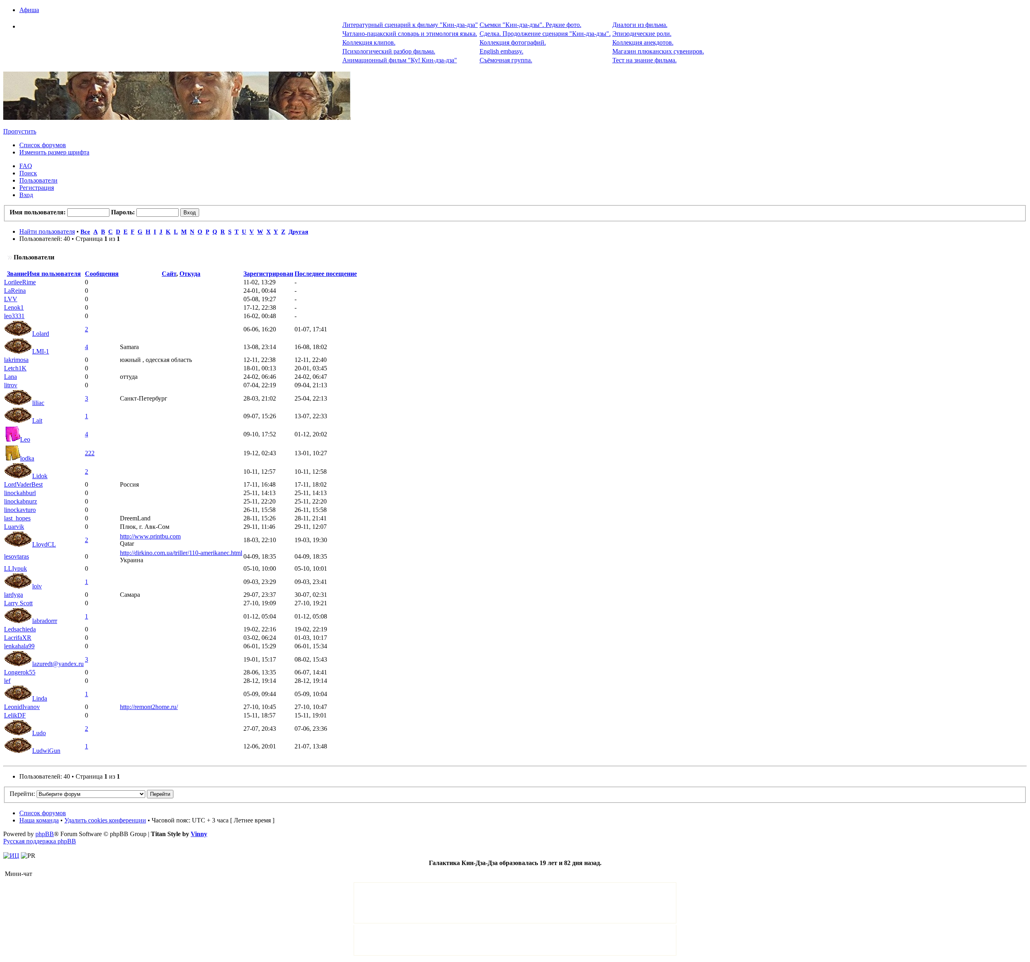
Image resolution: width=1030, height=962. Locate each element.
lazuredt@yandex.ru (58, 663)
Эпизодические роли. (642, 33)
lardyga (13, 594)
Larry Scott (18, 603)
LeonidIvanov (22, 706)
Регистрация (36, 187)
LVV (10, 299)
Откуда (189, 273)
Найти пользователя (47, 231)
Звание (17, 273)
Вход (26, 194)
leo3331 (14, 315)
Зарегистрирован (268, 273)
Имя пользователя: (38, 212)
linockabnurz (20, 501)
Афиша (29, 9)
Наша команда (39, 820)
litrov (10, 385)
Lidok (39, 476)
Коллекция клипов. (369, 42)
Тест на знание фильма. (644, 60)
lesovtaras (16, 556)
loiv (37, 586)
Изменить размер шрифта (54, 152)
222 (90, 453)
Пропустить (19, 131)
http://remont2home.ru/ (149, 706)
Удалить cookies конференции (105, 820)
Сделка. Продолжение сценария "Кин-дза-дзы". (545, 33)
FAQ (25, 165)
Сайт (169, 273)
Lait (37, 420)
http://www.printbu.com (150, 536)
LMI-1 (40, 351)
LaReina (15, 290)
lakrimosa (16, 359)
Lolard (40, 333)
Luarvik (14, 526)
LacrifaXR (17, 637)
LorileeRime (20, 282)
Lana (10, 376)
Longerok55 (19, 672)
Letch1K (15, 368)
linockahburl (20, 492)
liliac (38, 402)
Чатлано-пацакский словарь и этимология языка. (409, 33)
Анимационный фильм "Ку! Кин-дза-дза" (399, 60)
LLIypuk (15, 568)
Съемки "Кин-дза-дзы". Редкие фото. (530, 24)
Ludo (39, 733)
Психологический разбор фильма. (388, 51)
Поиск (28, 173)
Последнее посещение (326, 273)
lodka (27, 458)
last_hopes (17, 518)
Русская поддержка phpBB (39, 841)
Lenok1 (14, 307)
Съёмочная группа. (506, 60)
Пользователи (38, 180)
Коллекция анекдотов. (643, 42)
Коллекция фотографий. (513, 42)
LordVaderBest (23, 484)
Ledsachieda (20, 629)
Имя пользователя (54, 273)
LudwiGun (46, 750)
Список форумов (42, 145)
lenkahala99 (19, 646)
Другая (298, 231)
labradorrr (44, 620)
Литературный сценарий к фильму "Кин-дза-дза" (410, 24)
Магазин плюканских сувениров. (658, 51)
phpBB (44, 833)
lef (7, 680)
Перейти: (22, 793)
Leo (25, 439)
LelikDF (15, 715)
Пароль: (123, 212)
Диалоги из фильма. (639, 24)
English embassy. (501, 51)
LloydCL (44, 544)
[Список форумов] (176, 117)
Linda (39, 698)
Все (85, 231)
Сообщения (102, 273)
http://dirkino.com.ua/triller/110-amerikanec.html (181, 552)
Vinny (199, 833)
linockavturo (20, 509)
